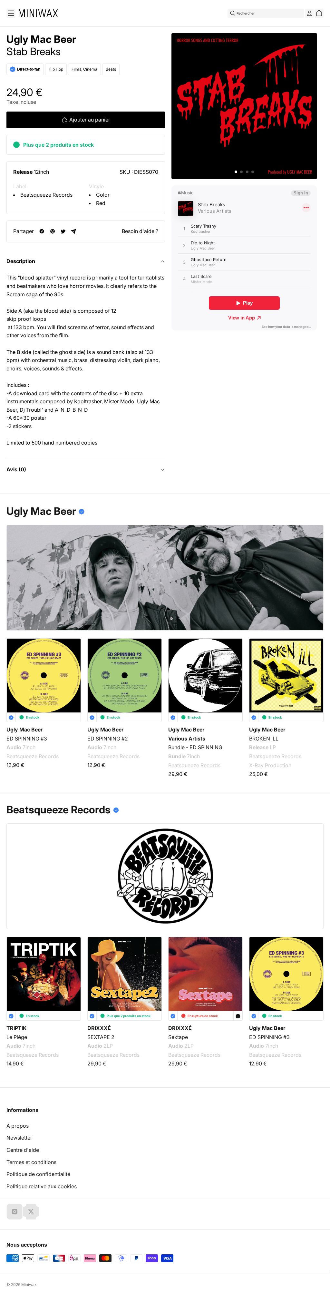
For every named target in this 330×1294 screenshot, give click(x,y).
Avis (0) (16, 469)
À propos (17, 1125)
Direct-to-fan (28, 69)
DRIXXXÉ (99, 1028)
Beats (111, 69)
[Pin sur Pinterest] (52, 231)
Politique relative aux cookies (41, 1186)
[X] (31, 1211)
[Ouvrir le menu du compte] (309, 13)
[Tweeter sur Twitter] (63, 231)
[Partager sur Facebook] (41, 231)
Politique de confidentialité (38, 1174)
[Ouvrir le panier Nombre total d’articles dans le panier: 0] (319, 13)
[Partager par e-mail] (73, 231)
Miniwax (29, 1284)
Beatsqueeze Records (46, 194)
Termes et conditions (31, 1162)
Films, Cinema (84, 69)
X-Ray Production (270, 765)
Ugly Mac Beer (41, 39)
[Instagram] (14, 1211)
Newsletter (19, 1137)
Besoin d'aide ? (140, 231)
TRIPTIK (16, 1028)
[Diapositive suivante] (315, 675)
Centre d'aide (22, 1150)
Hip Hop (56, 69)
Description (20, 261)
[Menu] (10, 13)
